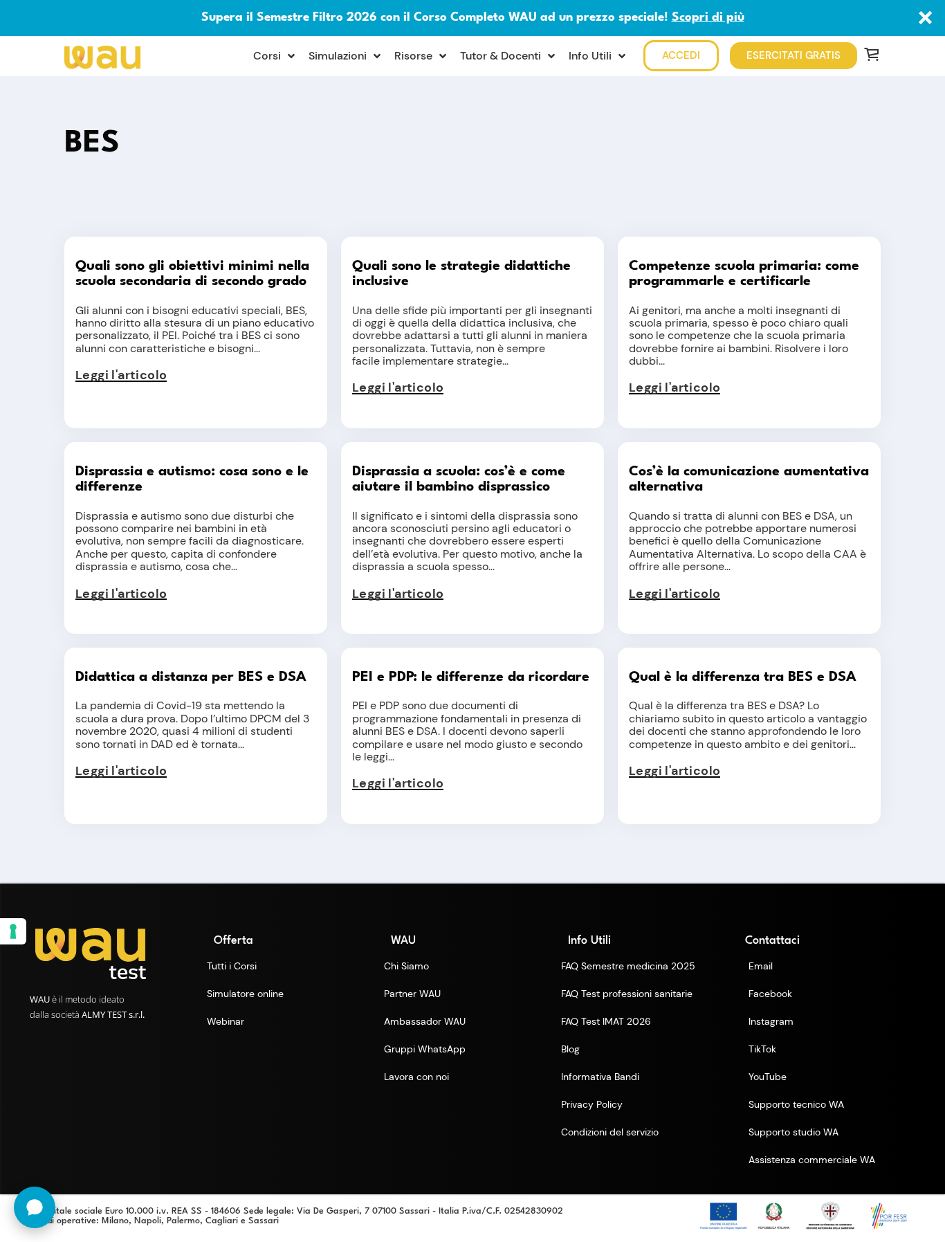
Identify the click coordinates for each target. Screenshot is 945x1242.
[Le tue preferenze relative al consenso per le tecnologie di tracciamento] (13, 931)
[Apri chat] (34, 1207)
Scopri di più (708, 18)
